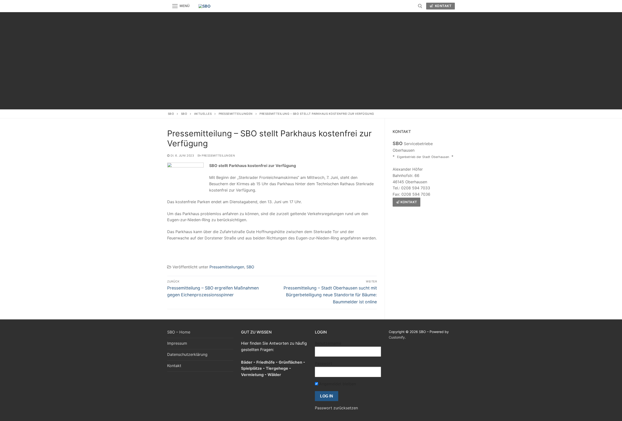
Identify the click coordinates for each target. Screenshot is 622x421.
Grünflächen (290, 362)
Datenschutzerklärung (187, 354)
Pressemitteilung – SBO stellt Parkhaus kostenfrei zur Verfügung (317, 113)
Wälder (274, 374)
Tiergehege (277, 368)
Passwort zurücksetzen (336, 407)
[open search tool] (420, 6)
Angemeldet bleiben (337, 383)
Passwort (323, 363)
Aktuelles (203, 113)
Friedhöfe (265, 362)
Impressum (177, 343)
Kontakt (442, 6)
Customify (397, 337)
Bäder (246, 362)
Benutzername (328, 343)
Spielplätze (251, 368)
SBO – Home (178, 332)
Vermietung (252, 374)
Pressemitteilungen (236, 113)
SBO (171, 113)
